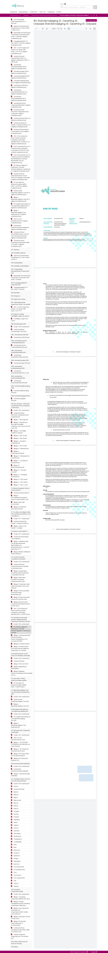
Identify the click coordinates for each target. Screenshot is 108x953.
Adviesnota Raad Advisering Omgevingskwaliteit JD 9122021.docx (20, 929)
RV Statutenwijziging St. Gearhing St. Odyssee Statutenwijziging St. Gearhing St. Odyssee (21, 629)
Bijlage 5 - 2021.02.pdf (20, 438)
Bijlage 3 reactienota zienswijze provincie (18, 508)
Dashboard (13, 12)
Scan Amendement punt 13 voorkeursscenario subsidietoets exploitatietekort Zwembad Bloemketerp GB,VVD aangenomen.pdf (21, 158)
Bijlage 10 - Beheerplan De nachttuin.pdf (20, 457)
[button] (95, 7)
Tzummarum (17, 875)
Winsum (15, 883)
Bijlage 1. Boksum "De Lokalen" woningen (18, 527)
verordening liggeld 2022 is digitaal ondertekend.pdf (20, 77)
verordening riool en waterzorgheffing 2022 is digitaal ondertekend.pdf (20, 105)
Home (20, 15)
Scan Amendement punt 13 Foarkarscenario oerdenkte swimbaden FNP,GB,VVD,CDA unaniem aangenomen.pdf (21, 149)
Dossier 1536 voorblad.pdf (21, 624)
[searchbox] (76, 7)
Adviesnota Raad (18, 661)
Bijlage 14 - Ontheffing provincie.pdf (19, 475)
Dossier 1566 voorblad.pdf (21, 714)
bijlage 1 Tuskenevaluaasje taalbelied (20, 774)
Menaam (16, 831)
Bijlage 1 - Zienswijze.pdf (20, 419)
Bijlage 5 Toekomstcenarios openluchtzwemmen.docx (20, 598)
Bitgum (15, 797)
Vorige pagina (92, 20)
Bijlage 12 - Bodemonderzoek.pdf (17, 466)
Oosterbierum (17, 839)
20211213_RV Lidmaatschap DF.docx (18, 738)
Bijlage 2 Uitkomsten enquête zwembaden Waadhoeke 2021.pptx (18, 579)
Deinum (15, 808)
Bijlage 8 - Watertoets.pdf (21, 448)
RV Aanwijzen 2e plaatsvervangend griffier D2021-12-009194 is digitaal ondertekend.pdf (19, 185)
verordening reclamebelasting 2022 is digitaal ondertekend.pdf (18, 98)
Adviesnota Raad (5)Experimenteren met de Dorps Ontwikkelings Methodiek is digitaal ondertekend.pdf (20, 176)
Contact (58, 12)
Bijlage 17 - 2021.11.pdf (20, 485)
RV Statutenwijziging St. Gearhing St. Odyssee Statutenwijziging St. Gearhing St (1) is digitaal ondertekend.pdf (20, 168)
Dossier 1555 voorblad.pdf (21, 783)
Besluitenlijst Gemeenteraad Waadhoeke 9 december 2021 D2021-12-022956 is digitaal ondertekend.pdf (20, 35)
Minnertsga (16, 833)
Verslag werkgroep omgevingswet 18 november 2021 (19, 936)
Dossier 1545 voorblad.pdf (21, 326)
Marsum (16, 828)
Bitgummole (17, 800)
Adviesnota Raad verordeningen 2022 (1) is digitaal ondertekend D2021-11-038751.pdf (20, 59)
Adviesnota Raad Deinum (21, 493)
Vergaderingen (23, 12)
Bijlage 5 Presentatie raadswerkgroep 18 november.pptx (18, 923)
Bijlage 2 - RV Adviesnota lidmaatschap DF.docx (20, 750)
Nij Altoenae (17, 836)
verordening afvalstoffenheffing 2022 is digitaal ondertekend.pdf (19, 66)
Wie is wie (42, 12)
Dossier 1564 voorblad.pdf (21, 766)
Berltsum (16, 794)
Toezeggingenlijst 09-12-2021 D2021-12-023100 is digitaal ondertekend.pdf (20, 43)
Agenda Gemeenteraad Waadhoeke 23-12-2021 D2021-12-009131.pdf (20, 28)
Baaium (15, 792)
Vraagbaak (51, 12)
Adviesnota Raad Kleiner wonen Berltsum (20, 537)
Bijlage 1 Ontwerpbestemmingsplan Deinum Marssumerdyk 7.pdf (19, 497)
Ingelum (16, 825)
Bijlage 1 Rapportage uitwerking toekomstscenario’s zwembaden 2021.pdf (20, 573)
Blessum (15, 803)
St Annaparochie (18, 867)
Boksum (15, 806)
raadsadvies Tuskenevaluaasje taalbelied (19, 770)
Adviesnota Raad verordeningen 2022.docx (19, 330)
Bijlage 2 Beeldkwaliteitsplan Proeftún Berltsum (20, 552)
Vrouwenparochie (19, 878)
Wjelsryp (16, 886)
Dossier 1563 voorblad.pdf (21, 410)
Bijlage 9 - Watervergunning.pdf (17, 452)
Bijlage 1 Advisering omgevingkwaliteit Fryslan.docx (20, 898)
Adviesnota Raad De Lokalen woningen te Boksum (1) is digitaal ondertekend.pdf (20, 125)
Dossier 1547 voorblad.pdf (21, 534)
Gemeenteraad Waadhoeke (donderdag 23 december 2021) (46, 15)
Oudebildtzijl (17, 842)
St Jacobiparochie (19, 869)
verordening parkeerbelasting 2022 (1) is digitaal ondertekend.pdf (19, 92)
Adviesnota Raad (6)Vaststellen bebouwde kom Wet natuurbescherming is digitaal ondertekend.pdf (20, 235)
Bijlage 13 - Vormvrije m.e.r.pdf (18, 471)
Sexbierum (16, 855)
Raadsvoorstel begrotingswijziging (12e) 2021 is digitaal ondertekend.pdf (20, 192)
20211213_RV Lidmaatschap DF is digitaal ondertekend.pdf (19, 221)
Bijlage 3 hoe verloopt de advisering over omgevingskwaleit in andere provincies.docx (20, 911)
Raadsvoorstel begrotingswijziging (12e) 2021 (20, 700)
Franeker (16, 817)
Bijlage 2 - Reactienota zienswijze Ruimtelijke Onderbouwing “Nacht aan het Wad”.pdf (20, 425)
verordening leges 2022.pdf (21, 363)
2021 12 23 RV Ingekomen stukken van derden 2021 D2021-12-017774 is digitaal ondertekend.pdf (20, 50)
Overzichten (33, 12)
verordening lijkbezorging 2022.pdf (20, 391)
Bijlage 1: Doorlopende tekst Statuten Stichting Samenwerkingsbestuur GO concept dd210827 (20, 638)
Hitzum (15, 822)
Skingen (15, 858)
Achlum (15, 786)
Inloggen (93, 952)
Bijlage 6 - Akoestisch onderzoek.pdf (18, 442)
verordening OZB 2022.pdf (21, 337)
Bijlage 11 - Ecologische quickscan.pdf (19, 461)
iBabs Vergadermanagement (78, 952)
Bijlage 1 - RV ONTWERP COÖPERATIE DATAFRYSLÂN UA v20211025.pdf (20, 744)
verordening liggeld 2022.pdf (18, 399)
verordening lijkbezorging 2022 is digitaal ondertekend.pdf (20, 81)
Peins (15, 844)
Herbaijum (16, 819)
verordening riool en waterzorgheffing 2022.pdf (19, 346)
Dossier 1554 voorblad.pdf (21, 696)
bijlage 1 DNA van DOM (20, 664)
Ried (14, 847)
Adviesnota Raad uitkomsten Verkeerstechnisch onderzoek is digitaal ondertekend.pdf (20, 112)
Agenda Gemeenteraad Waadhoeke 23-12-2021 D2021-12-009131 (20, 257)
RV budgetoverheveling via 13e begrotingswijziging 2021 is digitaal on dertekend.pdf (20, 205)
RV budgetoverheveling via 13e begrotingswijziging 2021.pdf (20, 718)
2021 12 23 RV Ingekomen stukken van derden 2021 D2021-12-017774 (20, 309)
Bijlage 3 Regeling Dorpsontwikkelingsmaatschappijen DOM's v (21, 673)
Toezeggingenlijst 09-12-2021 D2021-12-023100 (19, 288)
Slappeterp (16, 861)
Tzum (15, 872)
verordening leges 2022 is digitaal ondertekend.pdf (20, 72)
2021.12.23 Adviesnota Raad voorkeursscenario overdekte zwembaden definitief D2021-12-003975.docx (20, 611)
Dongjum (16, 811)
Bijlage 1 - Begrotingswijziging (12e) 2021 (20, 705)
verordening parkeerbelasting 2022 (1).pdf (20, 372)
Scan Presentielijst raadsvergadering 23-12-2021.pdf (18, 21)
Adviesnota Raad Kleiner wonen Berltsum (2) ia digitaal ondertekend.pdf (20, 131)
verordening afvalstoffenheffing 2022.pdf (19, 356)
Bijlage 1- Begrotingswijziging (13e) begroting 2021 (18, 725)
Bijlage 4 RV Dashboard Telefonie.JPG (19, 759)
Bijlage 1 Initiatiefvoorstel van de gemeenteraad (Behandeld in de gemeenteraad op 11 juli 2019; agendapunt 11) (20, 545)
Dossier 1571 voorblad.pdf (21, 518)
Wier (14, 880)
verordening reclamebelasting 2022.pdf (19, 381)
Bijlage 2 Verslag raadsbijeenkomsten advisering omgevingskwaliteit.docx (20, 903)
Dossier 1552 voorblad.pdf (21, 894)
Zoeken (62, 4)
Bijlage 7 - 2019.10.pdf (20, 446)
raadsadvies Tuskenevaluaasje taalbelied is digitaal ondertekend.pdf (20, 227)
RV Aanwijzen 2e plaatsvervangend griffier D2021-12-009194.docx (18, 685)
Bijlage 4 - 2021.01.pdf (20, 435)
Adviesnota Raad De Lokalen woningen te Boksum (19, 522)
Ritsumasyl (16, 850)
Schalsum (16, 853)
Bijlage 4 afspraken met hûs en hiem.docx (20, 917)
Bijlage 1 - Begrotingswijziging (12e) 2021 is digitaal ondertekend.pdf (20, 199)
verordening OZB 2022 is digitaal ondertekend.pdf (19, 86)
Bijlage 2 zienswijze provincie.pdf (18, 503)
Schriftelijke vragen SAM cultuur (19, 319)
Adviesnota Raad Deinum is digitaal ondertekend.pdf (20, 119)
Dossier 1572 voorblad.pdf (21, 561)
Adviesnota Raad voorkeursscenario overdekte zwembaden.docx (19, 566)
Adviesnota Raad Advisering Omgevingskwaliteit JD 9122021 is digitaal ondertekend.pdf (20, 243)
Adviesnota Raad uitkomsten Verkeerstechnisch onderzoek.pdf (20, 415)
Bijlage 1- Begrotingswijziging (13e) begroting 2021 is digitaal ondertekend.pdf (18, 213)
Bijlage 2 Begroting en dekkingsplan (19, 667)
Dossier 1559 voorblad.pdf (21, 658)
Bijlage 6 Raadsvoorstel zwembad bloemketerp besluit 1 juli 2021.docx (20, 604)
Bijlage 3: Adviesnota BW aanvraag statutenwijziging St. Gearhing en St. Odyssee (20, 648)
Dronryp (16, 814)
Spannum (16, 864)
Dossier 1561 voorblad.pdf (21, 735)
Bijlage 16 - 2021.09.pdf (20, 482)
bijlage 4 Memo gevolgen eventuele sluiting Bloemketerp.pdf (20, 592)
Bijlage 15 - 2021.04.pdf (20, 479)
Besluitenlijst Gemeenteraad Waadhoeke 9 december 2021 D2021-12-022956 (20, 277)
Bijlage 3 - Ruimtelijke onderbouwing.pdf (18, 432)
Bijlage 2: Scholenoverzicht (21, 644)
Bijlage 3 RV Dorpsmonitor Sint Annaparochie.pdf (20, 754)
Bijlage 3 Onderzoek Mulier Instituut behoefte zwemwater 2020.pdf (20, 586)
